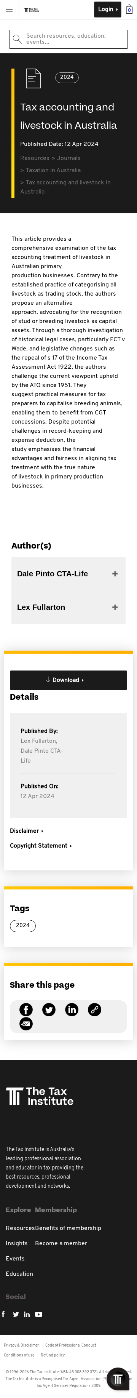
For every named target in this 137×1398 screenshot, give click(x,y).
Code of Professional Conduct (70, 1346)
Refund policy (53, 1355)
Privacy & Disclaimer (21, 1346)
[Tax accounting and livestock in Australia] (94, 1014)
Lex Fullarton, (39, 741)
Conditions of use (19, 1355)
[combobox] (68, 39)
